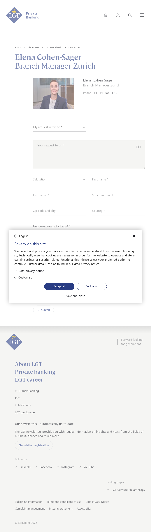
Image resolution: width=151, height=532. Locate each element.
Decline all (91, 286)
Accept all (59, 286)
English (23, 236)
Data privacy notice (31, 270)
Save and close (75, 296)
